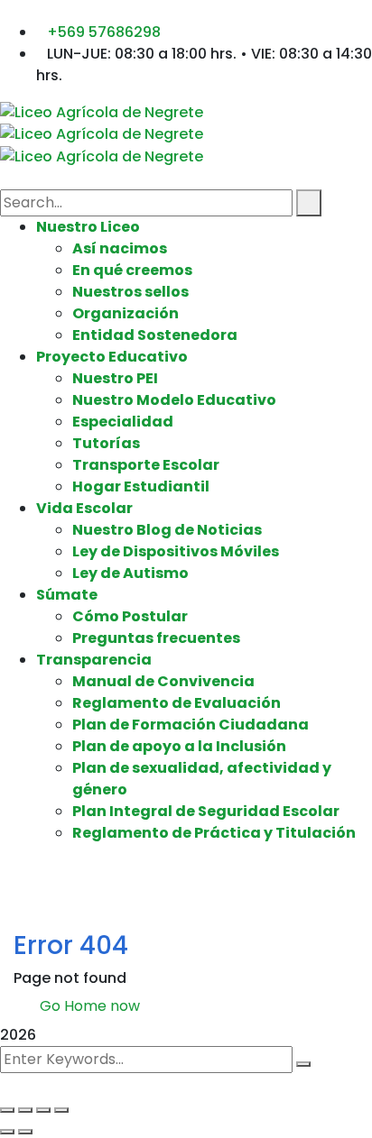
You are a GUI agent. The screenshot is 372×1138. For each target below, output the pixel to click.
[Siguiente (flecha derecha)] (25, 1131)
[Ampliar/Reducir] (7, 1110)
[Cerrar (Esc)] (61, 1110)
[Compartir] (43, 1110)
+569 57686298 (104, 32)
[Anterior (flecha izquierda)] (7, 1131)
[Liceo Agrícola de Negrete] (101, 111)
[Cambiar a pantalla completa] (25, 1110)
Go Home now (88, 1006)
